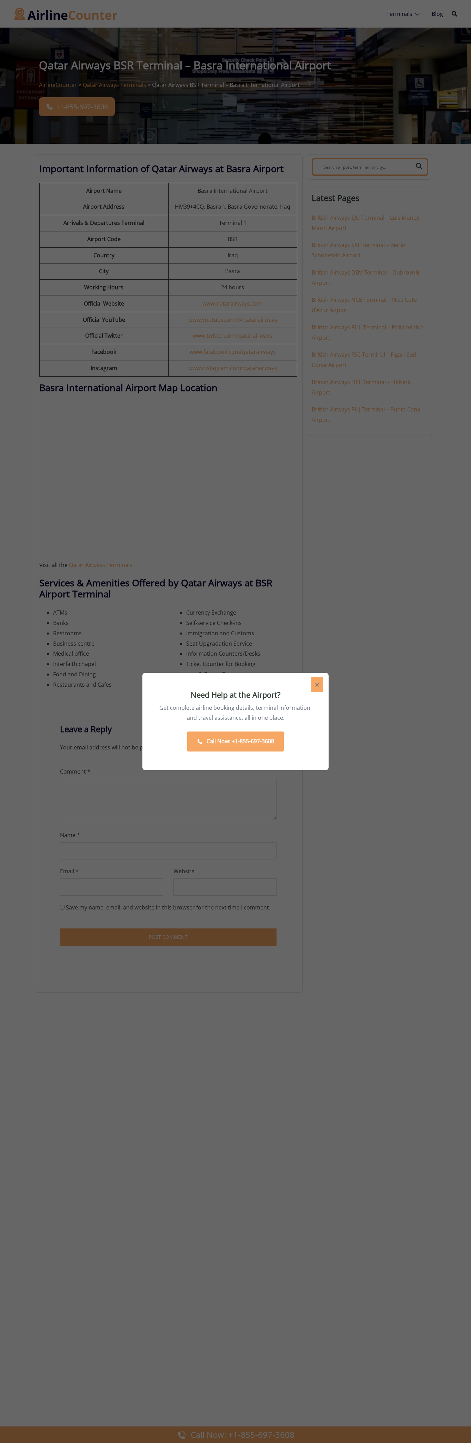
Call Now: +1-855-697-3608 (240, 741)
